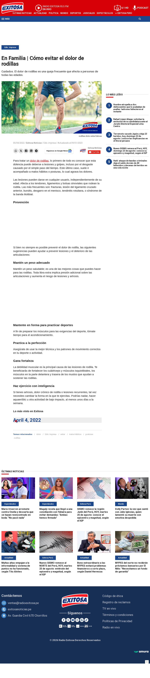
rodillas (17, 438)
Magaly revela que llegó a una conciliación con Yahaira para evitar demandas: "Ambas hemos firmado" (55, 513)
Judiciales (89, 13)
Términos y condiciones (117, 615)
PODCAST (143, 7)
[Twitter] (20, 150)
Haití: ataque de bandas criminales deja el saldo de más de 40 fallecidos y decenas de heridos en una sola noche (130, 164)
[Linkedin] (31, 150)
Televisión (18, 24)
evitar (62, 434)
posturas (89, 434)
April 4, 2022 (27, 420)
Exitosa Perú (124, 13)
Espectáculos (105, 13)
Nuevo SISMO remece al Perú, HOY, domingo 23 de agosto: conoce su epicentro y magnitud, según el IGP (130, 150)
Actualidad (40, 13)
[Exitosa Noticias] (75, 601)
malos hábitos (75, 434)
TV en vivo (109, 608)
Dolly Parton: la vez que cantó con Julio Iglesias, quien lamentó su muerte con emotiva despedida (131, 513)
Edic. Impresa (10, 47)
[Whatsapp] (15, 150)
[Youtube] (73, 620)
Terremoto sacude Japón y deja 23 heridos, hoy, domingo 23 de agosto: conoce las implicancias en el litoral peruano (130, 137)
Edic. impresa (50, 143)
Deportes (75, 13)
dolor (38, 434)
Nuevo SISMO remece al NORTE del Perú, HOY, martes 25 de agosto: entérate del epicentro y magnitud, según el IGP (55, 568)
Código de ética (112, 596)
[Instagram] (77, 620)
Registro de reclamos (116, 602)
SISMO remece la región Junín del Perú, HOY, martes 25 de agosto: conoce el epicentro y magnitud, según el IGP (93, 515)
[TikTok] (86, 620)
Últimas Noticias (22, 13)
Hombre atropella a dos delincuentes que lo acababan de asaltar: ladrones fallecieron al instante (129, 108)
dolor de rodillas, (39, 160)
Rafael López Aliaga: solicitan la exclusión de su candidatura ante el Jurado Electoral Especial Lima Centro (130, 122)
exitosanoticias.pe (19, 609)
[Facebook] (26, 150)
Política (53, 13)
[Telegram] (36, 150)
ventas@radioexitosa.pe (23, 603)
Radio (29, 24)
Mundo (64, 13)
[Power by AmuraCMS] (141, 651)
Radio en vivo (111, 627)
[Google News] (82, 620)
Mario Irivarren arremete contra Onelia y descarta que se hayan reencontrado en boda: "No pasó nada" (17, 513)
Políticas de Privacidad (117, 621)
